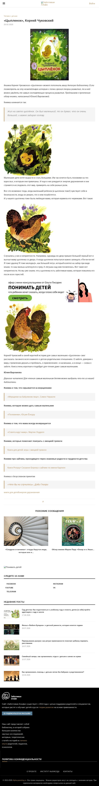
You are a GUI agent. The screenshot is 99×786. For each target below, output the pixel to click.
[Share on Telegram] (52, 502)
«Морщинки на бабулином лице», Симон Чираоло (31, 397)
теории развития (46, 707)
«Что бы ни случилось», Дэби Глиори (27, 484)
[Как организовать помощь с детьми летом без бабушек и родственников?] (11, 676)
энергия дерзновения (29, 492)
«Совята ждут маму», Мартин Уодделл (25, 432)
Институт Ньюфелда (49, 771)
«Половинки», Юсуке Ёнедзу (21, 414)
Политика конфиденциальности (22, 759)
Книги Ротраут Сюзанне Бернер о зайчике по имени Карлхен (36, 468)
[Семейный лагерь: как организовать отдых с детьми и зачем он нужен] (11, 660)
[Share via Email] (54, 502)
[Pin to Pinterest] (50, 502)
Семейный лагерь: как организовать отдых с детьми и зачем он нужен (51, 656)
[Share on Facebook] (46, 502)
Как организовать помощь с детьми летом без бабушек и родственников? (53, 672)
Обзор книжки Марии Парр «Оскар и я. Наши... (73, 549)
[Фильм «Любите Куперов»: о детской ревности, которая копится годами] (11, 629)
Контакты (67, 771)
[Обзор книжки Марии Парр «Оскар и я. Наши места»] (73, 531)
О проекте (31, 771)
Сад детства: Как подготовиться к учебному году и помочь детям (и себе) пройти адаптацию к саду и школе (56, 611)
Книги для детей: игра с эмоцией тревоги (26, 450)
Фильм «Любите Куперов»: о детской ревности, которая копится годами (52, 625)
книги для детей (11, 492)
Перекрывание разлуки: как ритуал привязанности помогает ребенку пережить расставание (55, 642)
